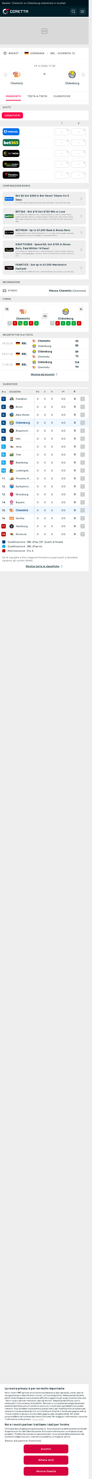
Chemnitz (16, 83)
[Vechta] (11, 518)
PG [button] (37, 391)
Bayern (20, 502)
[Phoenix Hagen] (11, 478)
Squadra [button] (15, 391)
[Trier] (11, 454)
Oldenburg (72, 83)
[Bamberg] (11, 462)
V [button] (45, 391)
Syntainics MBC (24, 486)
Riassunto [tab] (13, 96)
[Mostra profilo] (17, 74)
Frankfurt (21, 399)
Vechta (20, 518)
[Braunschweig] (11, 431)
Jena (18, 446)
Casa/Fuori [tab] (12, 115)
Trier (18, 454)
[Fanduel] (11, 131)
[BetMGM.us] (11, 153)
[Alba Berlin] (11, 415)
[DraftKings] (11, 164)
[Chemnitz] (11, 510)
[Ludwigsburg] (11, 470)
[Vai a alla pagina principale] (22, 11)
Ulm (18, 438)
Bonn (19, 407)
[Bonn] (11, 407)
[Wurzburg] (11, 494)
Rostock (21, 534)
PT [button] (63, 391)
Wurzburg (22, 494)
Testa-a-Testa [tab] (37, 96)
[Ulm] (11, 438)
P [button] (52, 391)
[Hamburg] (11, 526)
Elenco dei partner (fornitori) (23, 1440)
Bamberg (22, 462)
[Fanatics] (11, 175)
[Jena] (11, 446)
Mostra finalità (46, 1471)
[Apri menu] (82, 11)
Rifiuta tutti (46, 1460)
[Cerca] (73, 11)
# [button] (3, 391)
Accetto (46, 1448)
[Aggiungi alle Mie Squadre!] (5, 74)
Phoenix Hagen (24, 478)
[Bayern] (11, 502)
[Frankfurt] (11, 399)
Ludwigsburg (24, 470)
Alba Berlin (22, 415)
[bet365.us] (11, 142)
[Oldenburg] (11, 423)
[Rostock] (11, 534)
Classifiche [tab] (61, 96)
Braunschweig (24, 430)
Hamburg (22, 526)
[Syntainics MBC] (11, 486)
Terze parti (38, 1419)
